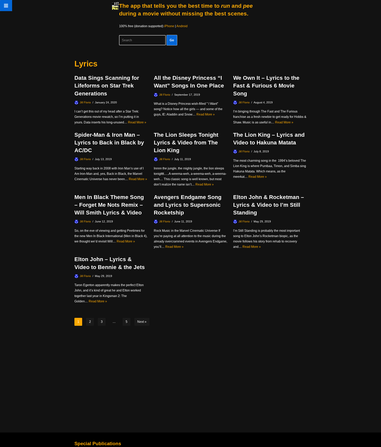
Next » (141, 321)
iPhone (169, 26)
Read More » (137, 122)
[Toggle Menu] (6, 5)
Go (172, 40)
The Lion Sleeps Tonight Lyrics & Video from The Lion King (186, 142)
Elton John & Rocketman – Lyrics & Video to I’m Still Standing (268, 205)
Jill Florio (85, 102)
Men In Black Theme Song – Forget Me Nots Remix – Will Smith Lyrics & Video (109, 205)
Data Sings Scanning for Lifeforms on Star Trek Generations (106, 85)
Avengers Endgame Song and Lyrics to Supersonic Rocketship (187, 205)
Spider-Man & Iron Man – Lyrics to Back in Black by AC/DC (109, 142)
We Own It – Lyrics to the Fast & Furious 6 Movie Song (266, 85)
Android (182, 26)
